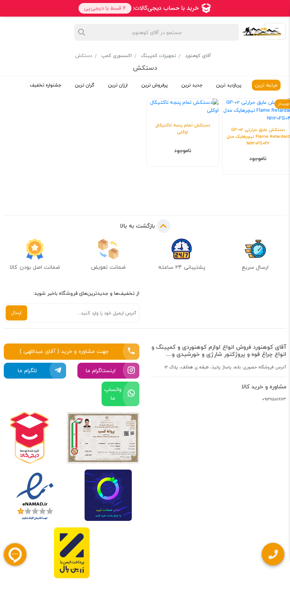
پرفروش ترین (154, 85)
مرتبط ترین (266, 85)
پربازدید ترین (228, 85)
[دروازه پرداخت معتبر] (72, 553)
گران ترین (84, 85)
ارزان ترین (118, 85)
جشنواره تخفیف (45, 85)
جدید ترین (191, 85)
